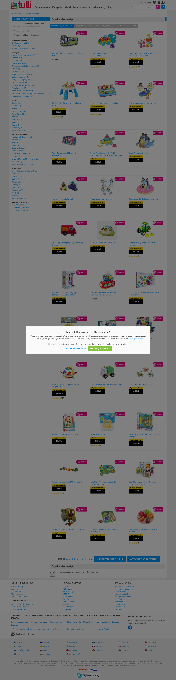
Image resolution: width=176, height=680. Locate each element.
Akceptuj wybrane (76, 348)
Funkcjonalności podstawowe (62, 344)
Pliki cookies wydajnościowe (90, 344)
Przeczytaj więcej (136, 338)
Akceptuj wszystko (100, 348)
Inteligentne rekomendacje (117, 344)
